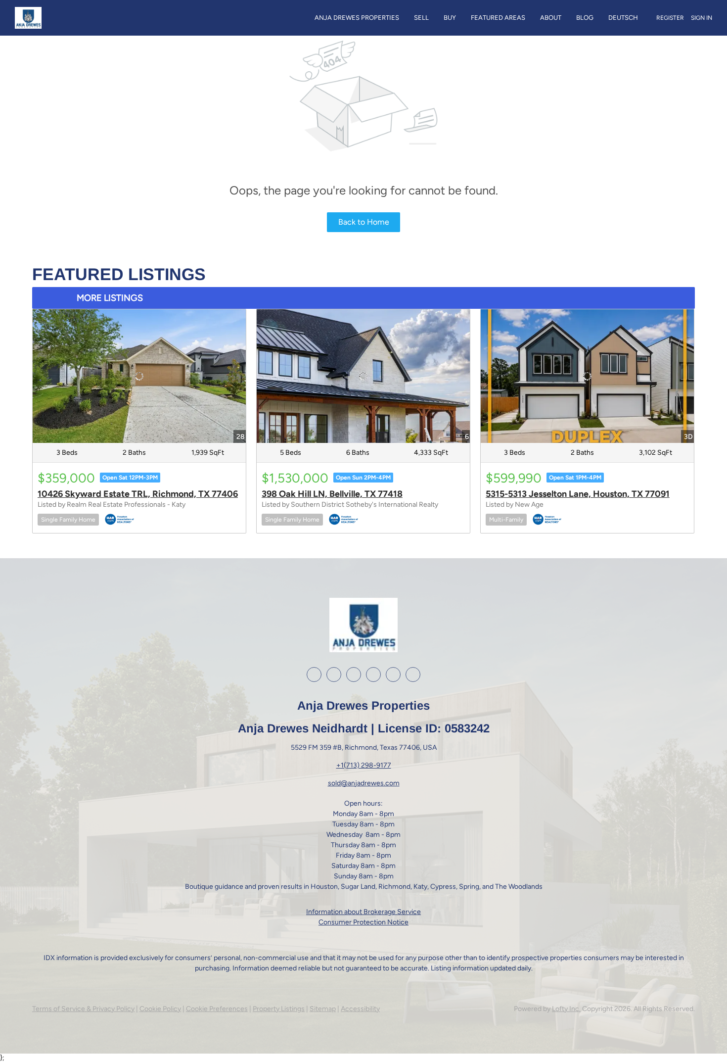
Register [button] (670, 17)
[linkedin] (333, 674)
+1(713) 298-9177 (363, 765)
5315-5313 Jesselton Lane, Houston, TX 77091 (578, 493)
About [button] (550, 17)
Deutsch (623, 17)
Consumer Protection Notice (363, 922)
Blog (584, 17)
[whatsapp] (413, 674)
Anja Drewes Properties (357, 17)
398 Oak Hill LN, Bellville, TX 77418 (332, 493)
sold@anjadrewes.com (364, 783)
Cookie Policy (160, 1009)
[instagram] (353, 674)
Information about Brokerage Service (363, 912)
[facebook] (314, 674)
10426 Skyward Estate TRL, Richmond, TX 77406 (138, 493)
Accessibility (360, 1009)
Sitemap (323, 1009)
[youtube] (373, 674)
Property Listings (279, 1009)
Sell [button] (421, 17)
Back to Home (363, 222)
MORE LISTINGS (110, 297)
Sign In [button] (701, 17)
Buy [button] (450, 17)
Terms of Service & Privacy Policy (83, 1009)
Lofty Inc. (566, 1009)
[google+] (393, 674)
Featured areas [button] (498, 17)
